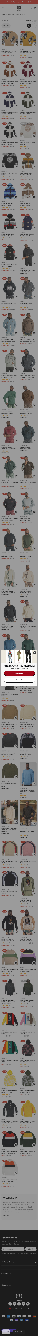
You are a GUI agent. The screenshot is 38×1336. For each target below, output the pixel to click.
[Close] (34, 652)
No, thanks (19, 680)
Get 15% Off (19, 673)
